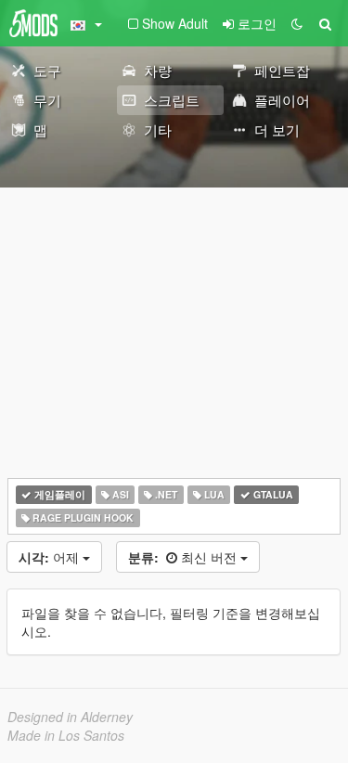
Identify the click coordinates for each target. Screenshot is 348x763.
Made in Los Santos (65, 735)
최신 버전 (184, 557)
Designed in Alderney (70, 716)
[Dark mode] (297, 23)
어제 (51, 557)
